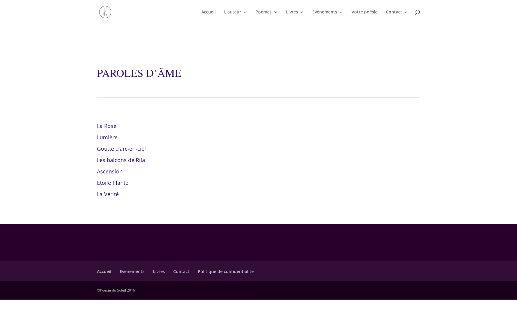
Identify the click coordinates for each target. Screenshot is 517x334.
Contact (394, 12)
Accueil (208, 12)
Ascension (110, 171)
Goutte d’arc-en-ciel (121, 148)
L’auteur (232, 12)
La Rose (106, 125)
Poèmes (264, 12)
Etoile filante (112, 182)
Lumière (107, 137)
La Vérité (108, 194)
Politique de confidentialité (226, 271)
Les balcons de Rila (121, 160)
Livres (292, 12)
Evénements (324, 12)
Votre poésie (365, 12)
